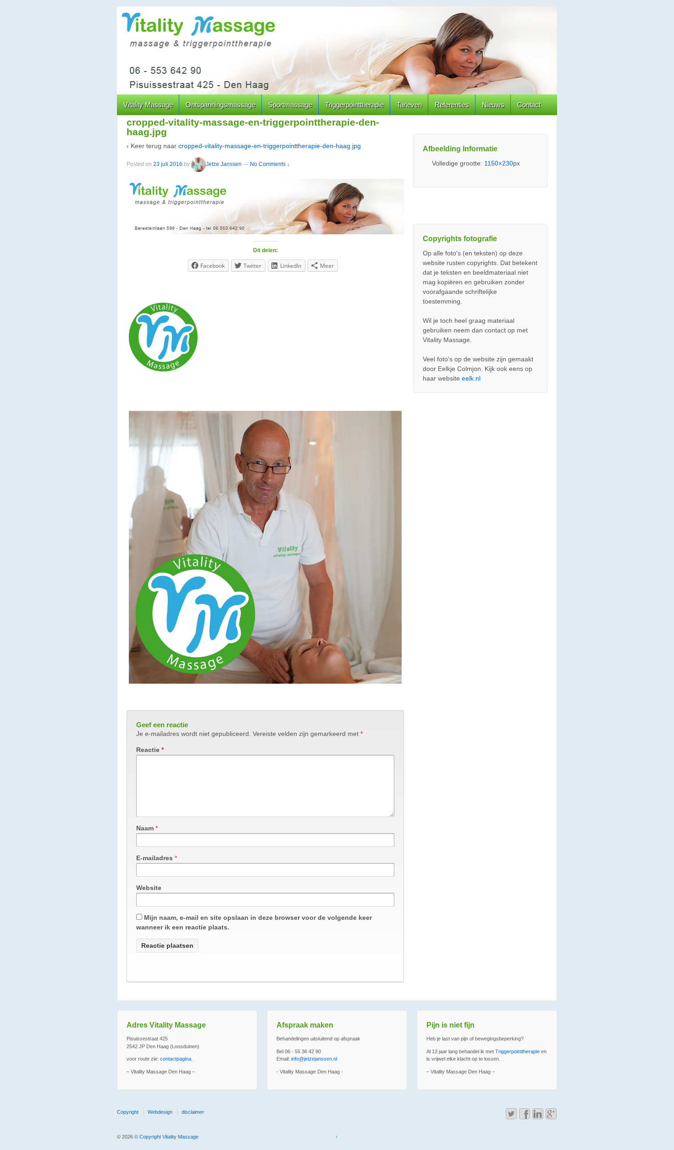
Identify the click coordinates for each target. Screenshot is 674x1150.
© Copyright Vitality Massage (166, 1136)
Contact (529, 105)
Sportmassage (290, 105)
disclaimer (193, 1112)
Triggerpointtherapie (354, 105)
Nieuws (493, 105)
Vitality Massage (148, 105)
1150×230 (498, 163)
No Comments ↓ (270, 164)
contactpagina (175, 1059)
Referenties (452, 105)
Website (148, 887)
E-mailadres (154, 858)
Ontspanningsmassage (220, 105)
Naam (145, 828)
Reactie (150, 749)
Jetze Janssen (224, 164)
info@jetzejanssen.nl (314, 1059)
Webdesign (160, 1112)
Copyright (127, 1112)
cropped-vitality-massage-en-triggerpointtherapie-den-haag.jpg (269, 145)
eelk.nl (471, 378)
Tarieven (409, 105)
